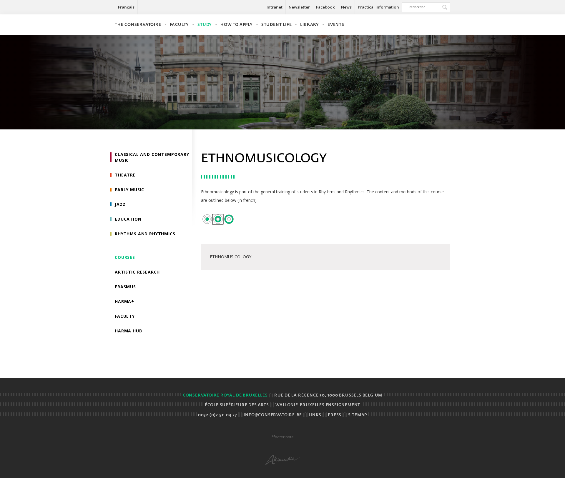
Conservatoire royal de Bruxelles (225, 395)
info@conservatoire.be (273, 415)
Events (336, 25)
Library (309, 25)
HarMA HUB (128, 331)
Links (315, 415)
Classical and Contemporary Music (152, 157)
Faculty (179, 25)
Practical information (378, 7)
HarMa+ (124, 301)
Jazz (120, 204)
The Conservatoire (138, 25)
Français (126, 7)
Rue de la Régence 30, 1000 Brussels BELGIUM (328, 395)
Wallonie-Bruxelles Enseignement (317, 405)
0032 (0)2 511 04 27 (217, 415)
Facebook (325, 7)
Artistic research (137, 272)
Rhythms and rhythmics (145, 233)
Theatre (125, 175)
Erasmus (125, 286)
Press (334, 415)
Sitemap (357, 415)
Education (128, 219)
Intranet (274, 7)
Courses (125, 257)
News (346, 7)
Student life (276, 25)
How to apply (236, 25)
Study (204, 25)
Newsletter (299, 7)
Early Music (129, 189)
